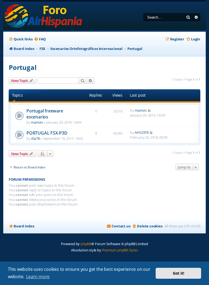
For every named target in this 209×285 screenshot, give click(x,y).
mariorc (37, 122)
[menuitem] (40, 39)
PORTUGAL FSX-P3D (46, 133)
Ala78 (35, 138)
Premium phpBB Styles (120, 250)
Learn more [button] (38, 277)
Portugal (22, 67)
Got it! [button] (178, 273)
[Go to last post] (149, 110)
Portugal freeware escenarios (44, 114)
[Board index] (43, 16)
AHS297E (142, 132)
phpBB (86, 243)
